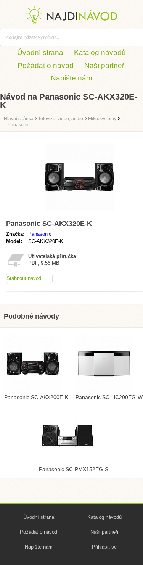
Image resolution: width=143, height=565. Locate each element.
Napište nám (71, 78)
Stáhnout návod (23, 278)
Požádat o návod (46, 65)
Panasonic (39, 234)
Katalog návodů (100, 52)
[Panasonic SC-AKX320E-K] (79, 213)
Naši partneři (105, 65)
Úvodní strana (40, 52)
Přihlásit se (104, 547)
